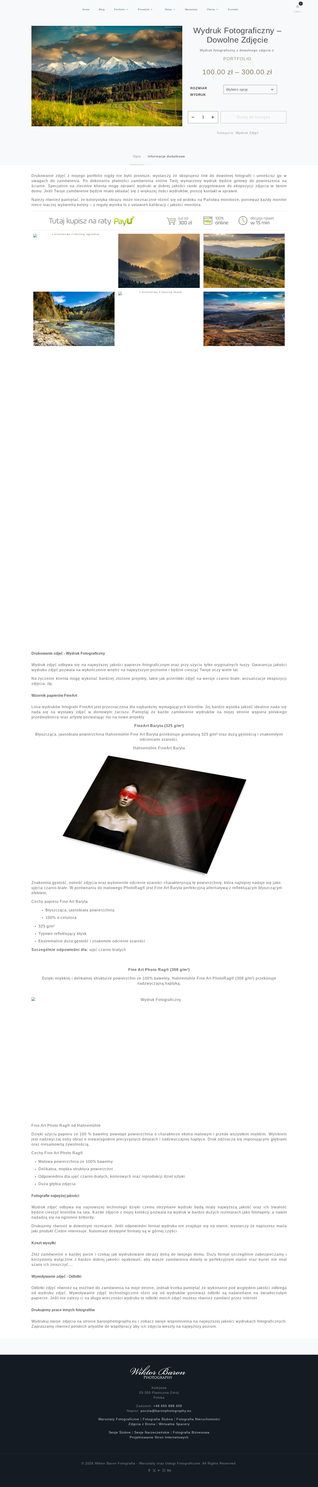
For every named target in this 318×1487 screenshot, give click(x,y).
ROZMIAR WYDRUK (198, 91)
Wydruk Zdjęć (247, 133)
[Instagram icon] (164, 1470)
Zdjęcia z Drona (142, 1424)
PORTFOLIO (237, 58)
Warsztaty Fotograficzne (118, 1419)
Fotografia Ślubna (158, 1419)
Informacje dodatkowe (166, 156)
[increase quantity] (213, 117)
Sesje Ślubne (120, 1432)
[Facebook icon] (149, 1470)
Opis (137, 156)
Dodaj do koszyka (253, 117)
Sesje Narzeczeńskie (151, 1432)
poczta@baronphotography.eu (166, 1411)
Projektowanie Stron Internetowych (159, 1437)
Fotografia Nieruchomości (198, 1419)
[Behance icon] (169, 1470)
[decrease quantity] (193, 117)
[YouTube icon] (159, 1470)
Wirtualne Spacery (174, 1424)
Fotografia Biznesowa (191, 1432)
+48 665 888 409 (167, 1406)
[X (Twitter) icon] (154, 1470)
